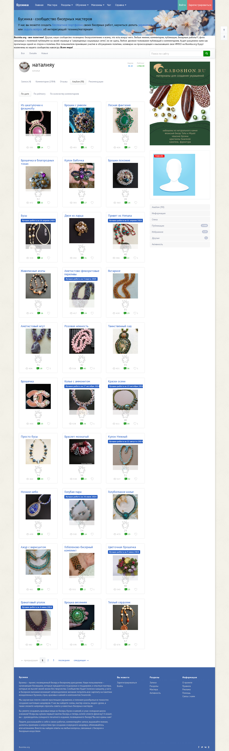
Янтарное (114, 271)
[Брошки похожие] (125, 175)
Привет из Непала (120, 215)
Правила (186, 686)
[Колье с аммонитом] (81, 402)
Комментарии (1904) (45, 81)
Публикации (179, 225)
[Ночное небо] (38, 506)
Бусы (24, 215)
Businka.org (24, 747)
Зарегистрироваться (199, 5)
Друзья (179, 238)
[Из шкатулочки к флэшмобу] (38, 123)
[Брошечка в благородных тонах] (38, 178)
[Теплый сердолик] (125, 617)
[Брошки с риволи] (81, 120)
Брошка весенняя (75, 602)
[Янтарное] (125, 285)
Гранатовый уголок (33, 602)
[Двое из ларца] (81, 230)
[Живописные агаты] (38, 285)
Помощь (186, 693)
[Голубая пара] (81, 512)
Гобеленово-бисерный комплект (78, 548)
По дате (25, 93)
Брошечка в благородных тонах (37, 162)
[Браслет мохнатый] (81, 451)
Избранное (179, 231)
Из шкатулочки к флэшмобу (32, 106)
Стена (155, 219)
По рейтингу (39, 93)
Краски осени (116, 381)
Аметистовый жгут (33, 326)
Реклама (186, 689)
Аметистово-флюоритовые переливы (81, 272)
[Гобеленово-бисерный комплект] (81, 565)
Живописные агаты (33, 271)
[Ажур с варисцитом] (38, 562)
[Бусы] (38, 236)
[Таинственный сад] (125, 341)
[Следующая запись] (224, 36)
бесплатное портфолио (67, 25)
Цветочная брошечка (122, 547)
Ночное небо (29, 492)
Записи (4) (26, 81)
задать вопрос (32, 29)
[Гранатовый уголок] (38, 623)
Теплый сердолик (119, 602)
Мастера (52, 5)
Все (23, 53)
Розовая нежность (76, 326)
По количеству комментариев (64, 93)
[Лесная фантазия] (125, 120)
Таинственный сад (120, 326)
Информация (158, 213)
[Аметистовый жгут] (38, 341)
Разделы (154, 686)
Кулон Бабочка (74, 160)
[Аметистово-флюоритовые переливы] (81, 295)
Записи (153, 682)
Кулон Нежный (117, 436)
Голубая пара (72, 492)
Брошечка (27, 381)
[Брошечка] (38, 396)
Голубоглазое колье (121, 492)
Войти (182, 5)
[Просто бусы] (38, 451)
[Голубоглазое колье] (125, 506)
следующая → (81, 660)
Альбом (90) (78, 81)
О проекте (187, 682)
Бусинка (22, 5)
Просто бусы (29, 436)
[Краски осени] (125, 402)
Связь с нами (188, 696)
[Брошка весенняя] (81, 617)
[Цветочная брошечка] (125, 567)
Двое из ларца (73, 215)
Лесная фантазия (119, 105)
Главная (39, 5)
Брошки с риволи (75, 105)
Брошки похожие (119, 160)
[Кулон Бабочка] (81, 175)
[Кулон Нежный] (125, 457)
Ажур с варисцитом (33, 547)
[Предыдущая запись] (224, 29)
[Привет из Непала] (125, 236)
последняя (64, 660)
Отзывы (64, 81)
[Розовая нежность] (81, 341)
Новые (44, 53)
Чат (109, 5)
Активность (157, 244)
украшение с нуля (149, 25)
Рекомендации (96, 81)
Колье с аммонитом (77, 381)
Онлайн (33, 53)
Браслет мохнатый (76, 436)
